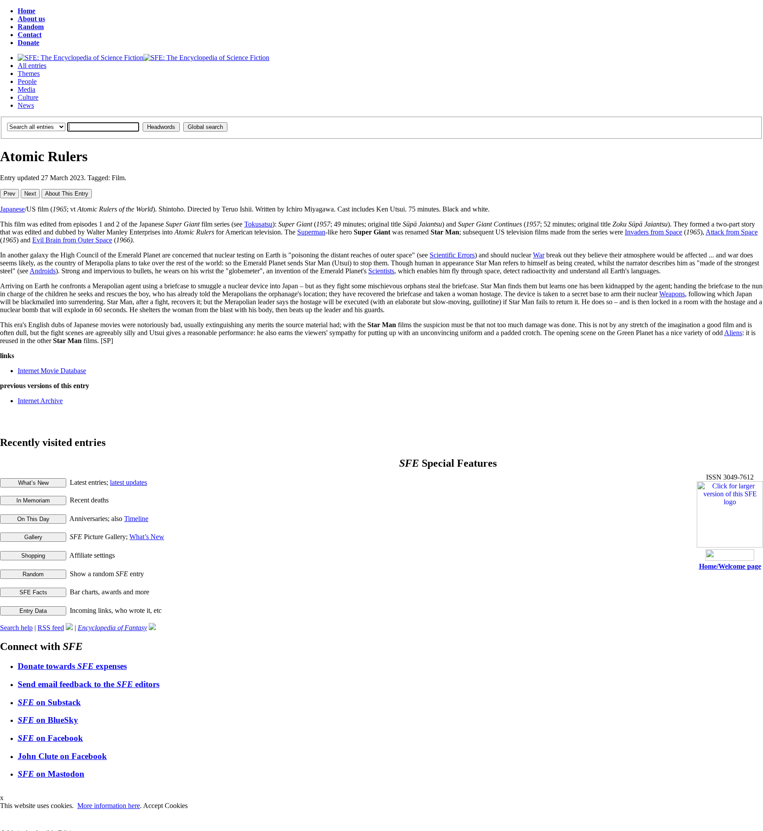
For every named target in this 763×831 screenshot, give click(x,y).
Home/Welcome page (730, 566)
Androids (43, 271)
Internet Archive (40, 400)
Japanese (12, 209)
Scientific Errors (452, 255)
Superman (311, 232)
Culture (28, 97)
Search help (16, 627)
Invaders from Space (653, 232)
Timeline (136, 518)
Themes (29, 73)
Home (26, 11)
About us (31, 19)
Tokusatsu (258, 224)
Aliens (733, 332)
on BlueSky (48, 720)
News (26, 105)
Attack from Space (732, 232)
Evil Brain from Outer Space (72, 240)
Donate (28, 42)
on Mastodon (51, 773)
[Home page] (143, 57)
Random (31, 26)
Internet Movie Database (52, 370)
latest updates (128, 482)
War (538, 255)
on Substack (49, 702)
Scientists (381, 271)
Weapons (672, 294)
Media (26, 89)
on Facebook (50, 738)
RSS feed (51, 627)
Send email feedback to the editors (88, 684)
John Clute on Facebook (62, 756)
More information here (108, 805)
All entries (32, 65)
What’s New (146, 536)
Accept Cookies (165, 805)
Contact (30, 34)
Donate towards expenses (72, 666)
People (27, 81)
